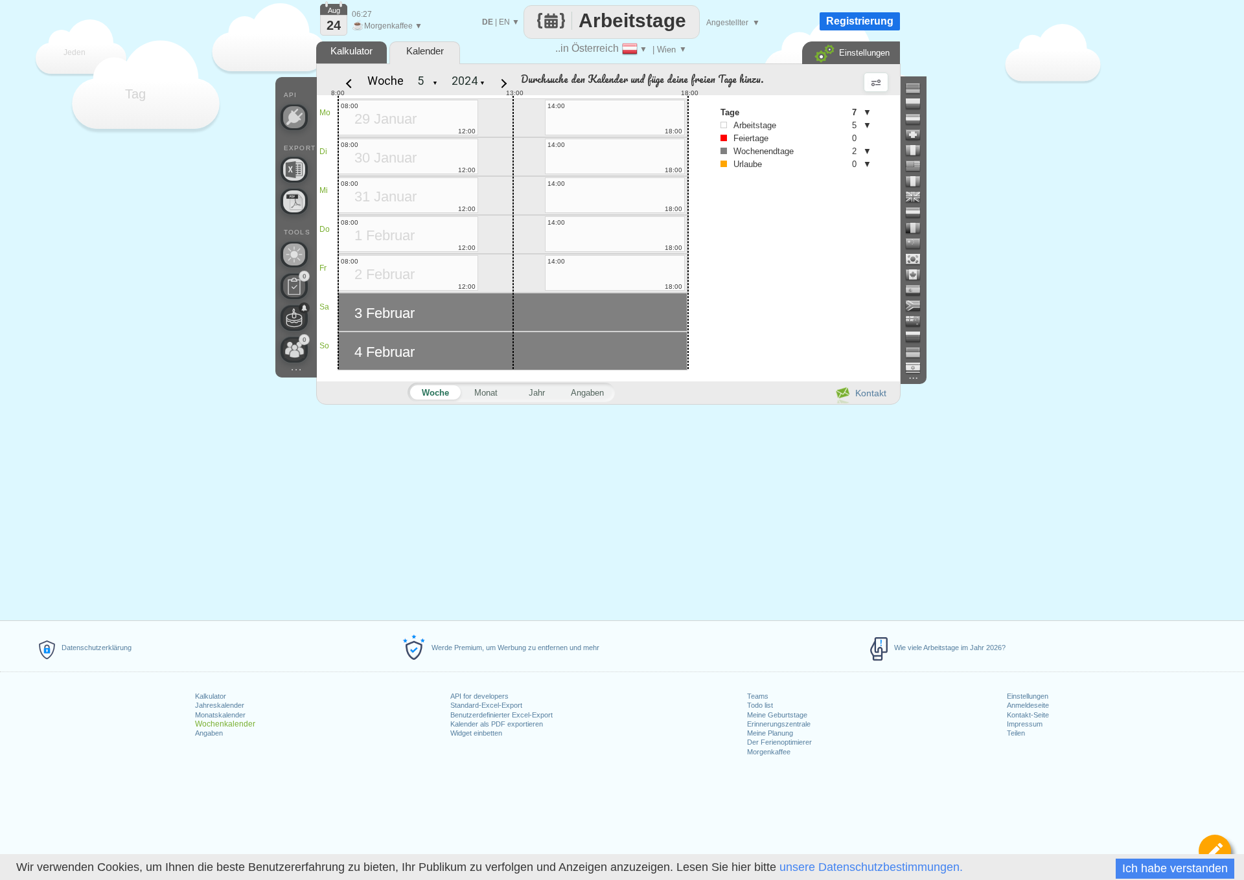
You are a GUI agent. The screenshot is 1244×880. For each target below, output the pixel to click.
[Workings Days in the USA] (918, 166)
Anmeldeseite (1028, 705)
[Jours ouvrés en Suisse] (918, 134)
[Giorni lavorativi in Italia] (918, 150)
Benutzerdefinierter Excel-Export (501, 715)
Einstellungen (1027, 696)
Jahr (537, 393)
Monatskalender (220, 715)
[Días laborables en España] (918, 290)
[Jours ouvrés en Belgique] (918, 228)
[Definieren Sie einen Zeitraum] (1215, 851)
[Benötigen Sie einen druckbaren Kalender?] (294, 201)
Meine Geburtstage (777, 715)
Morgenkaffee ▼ (387, 25)
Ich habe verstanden (1175, 868)
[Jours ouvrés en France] (918, 181)
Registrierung (859, 21)
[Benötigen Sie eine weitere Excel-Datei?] (294, 169)
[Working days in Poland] (918, 103)
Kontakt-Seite (1028, 715)
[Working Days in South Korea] (918, 259)
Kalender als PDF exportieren (496, 724)
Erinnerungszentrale (779, 724)
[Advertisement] (607, 510)
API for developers (479, 696)
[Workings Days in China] (918, 243)
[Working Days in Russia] (918, 336)
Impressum (1024, 724)
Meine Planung (770, 733)
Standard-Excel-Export (486, 705)
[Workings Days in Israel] (918, 368)
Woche (385, 80)
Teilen (1016, 733)
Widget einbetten (476, 733)
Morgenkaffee (768, 752)
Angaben (209, 733)
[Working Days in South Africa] (918, 305)
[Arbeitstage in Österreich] (918, 119)
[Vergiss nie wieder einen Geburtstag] (294, 318)
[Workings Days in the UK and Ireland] (918, 197)
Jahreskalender (219, 705)
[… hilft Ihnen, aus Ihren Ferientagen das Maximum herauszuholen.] (294, 254)
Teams (757, 696)
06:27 (362, 14)
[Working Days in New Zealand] (918, 321)
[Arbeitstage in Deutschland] (918, 88)
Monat (486, 393)
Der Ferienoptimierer (779, 742)
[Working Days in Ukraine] (918, 352)
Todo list (760, 705)
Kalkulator (210, 696)
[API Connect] (294, 117)
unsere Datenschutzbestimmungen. (871, 867)
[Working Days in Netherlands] (918, 212)
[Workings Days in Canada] (918, 274)
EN (504, 22)
